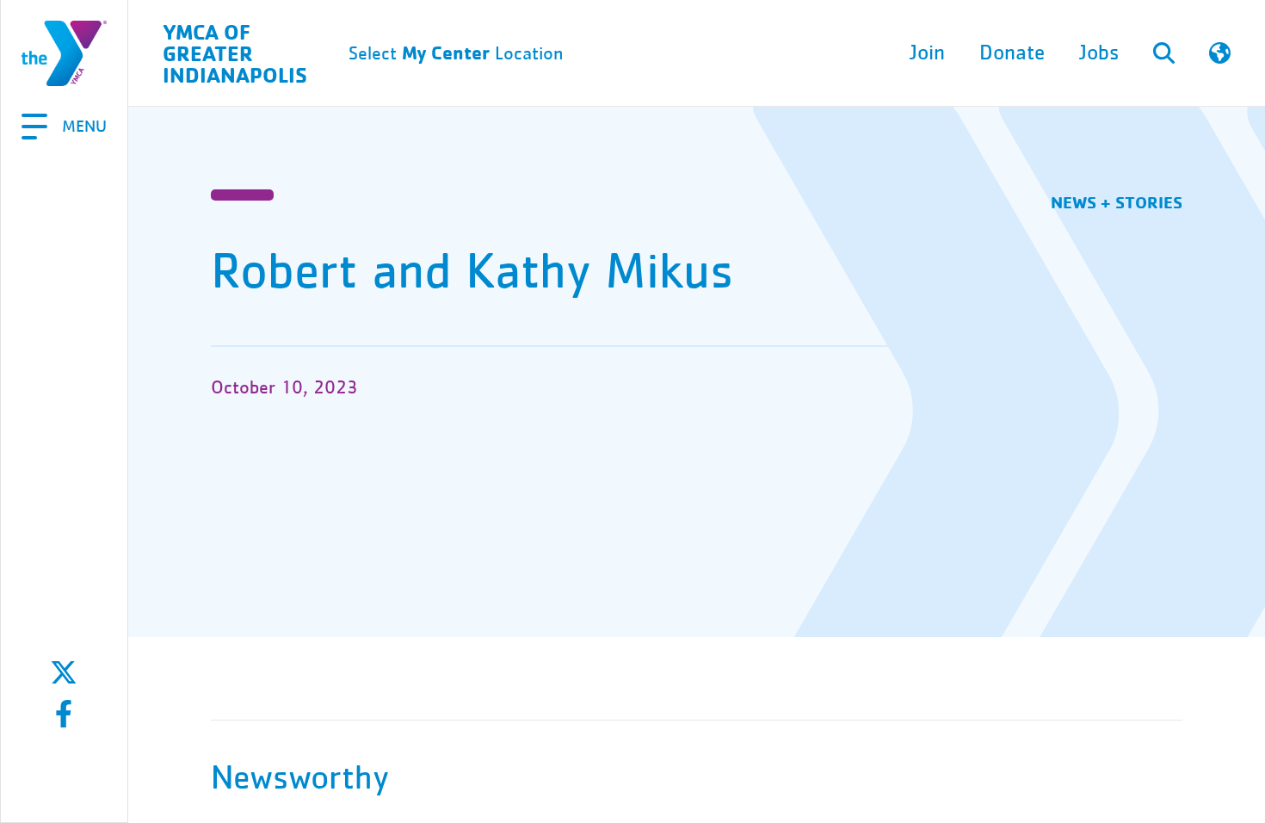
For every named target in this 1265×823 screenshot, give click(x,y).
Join (927, 53)
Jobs (1099, 53)
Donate (1012, 53)
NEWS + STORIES (1116, 202)
